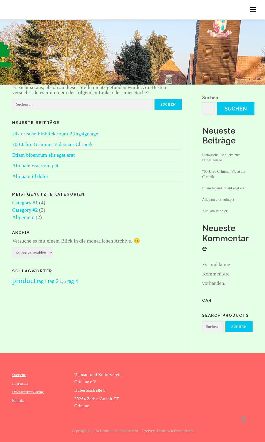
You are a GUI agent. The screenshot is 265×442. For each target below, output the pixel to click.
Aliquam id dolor (30, 176)
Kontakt (18, 401)
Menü (252, 9)
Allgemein (23, 217)
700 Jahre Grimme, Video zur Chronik (52, 144)
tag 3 (63, 282)
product (24, 280)
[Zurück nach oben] (243, 420)
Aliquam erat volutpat (35, 165)
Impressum (20, 383)
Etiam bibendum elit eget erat (43, 155)
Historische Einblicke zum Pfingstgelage (55, 133)
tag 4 (72, 281)
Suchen (210, 97)
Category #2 (25, 210)
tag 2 (53, 281)
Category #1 (25, 202)
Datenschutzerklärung (28, 392)
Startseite (19, 375)
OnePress (148, 431)
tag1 (42, 281)
